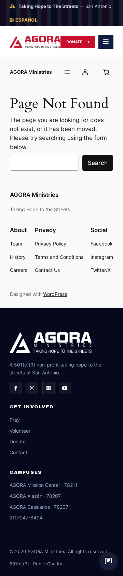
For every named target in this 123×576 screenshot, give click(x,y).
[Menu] (105, 42)
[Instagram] (32, 388)
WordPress (55, 294)
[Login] (85, 72)
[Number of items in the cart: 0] (106, 72)
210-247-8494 (26, 517)
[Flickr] (48, 388)
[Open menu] (67, 72)
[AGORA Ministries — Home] (35, 42)
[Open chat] (108, 561)
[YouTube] (65, 388)
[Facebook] (16, 388)
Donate (74, 42)
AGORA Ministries (31, 72)
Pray (15, 420)
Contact (18, 452)
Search (98, 162)
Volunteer (20, 431)
